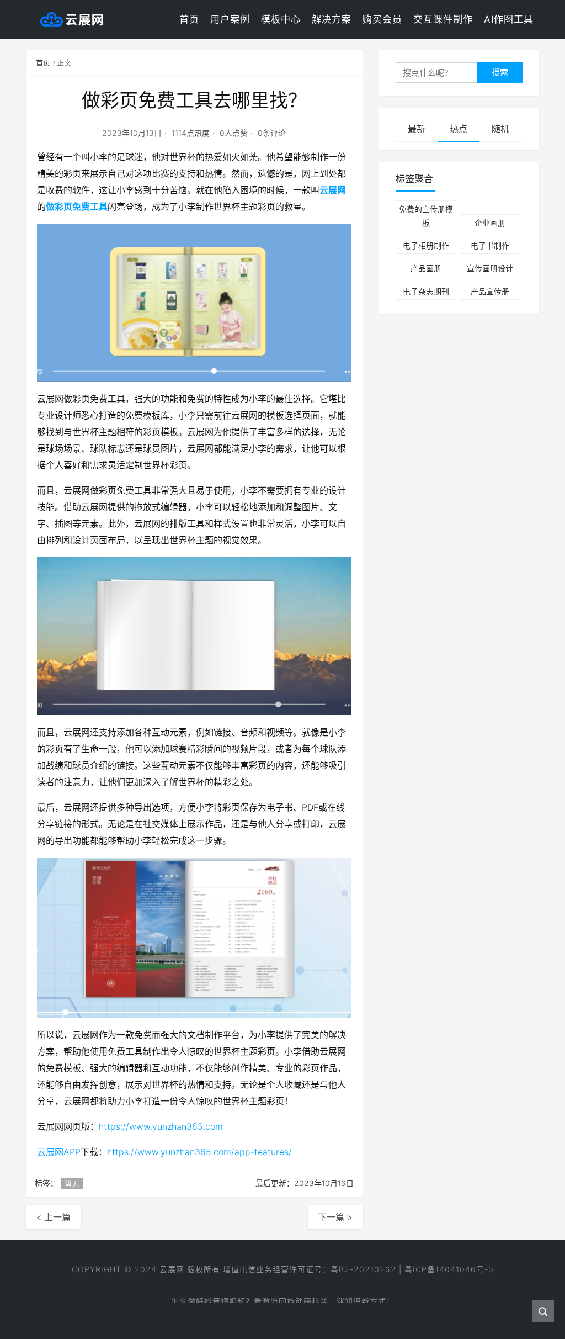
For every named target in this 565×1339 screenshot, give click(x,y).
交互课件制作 (443, 19)
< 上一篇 (53, 1216)
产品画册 (426, 268)
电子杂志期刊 (426, 291)
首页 (189, 19)
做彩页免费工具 (77, 206)
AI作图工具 (509, 19)
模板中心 (281, 19)
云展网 (332, 189)
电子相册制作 (426, 245)
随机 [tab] (500, 128)
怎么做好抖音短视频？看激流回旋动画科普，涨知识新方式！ (283, 1295)
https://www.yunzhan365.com (161, 1126)
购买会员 (382, 19)
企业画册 (490, 222)
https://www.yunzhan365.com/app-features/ (199, 1151)
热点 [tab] (458, 128)
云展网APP (59, 1151)
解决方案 (331, 19)
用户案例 (230, 19)
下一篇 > (335, 1216)
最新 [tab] (416, 128)
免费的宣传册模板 (426, 215)
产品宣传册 (490, 291)
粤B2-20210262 (363, 1269)
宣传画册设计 (490, 268)
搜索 (500, 72)
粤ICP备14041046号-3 (449, 1269)
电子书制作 (490, 245)
